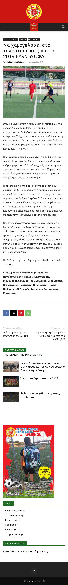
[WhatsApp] (28, 313)
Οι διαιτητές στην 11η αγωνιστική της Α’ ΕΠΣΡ (16, 334)
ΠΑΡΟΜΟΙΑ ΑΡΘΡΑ (15, 350)
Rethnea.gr (10, 529)
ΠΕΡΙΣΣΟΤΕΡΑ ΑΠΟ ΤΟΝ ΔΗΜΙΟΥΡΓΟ (23, 355)
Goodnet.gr (11, 524)
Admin (40, 581)
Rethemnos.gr (12, 519)
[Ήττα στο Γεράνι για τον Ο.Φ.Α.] (11, 381)
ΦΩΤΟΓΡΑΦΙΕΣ (33, 39)
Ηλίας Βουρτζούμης (15, 62)
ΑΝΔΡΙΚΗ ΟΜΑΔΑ (10, 39)
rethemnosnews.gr (14, 515)
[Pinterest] (21, 313)
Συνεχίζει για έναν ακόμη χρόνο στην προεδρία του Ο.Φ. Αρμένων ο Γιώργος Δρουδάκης (43, 366)
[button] (5, 27)
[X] (13, 313)
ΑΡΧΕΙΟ (23, 39)
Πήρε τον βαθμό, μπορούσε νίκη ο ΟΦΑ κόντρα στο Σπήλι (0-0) (50, 336)
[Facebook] (6, 313)
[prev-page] (5, 409)
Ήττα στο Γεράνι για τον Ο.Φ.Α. (40, 378)
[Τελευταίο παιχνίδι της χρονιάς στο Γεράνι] (11, 397)
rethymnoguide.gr (14, 534)
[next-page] (10, 409)
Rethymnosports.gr (15, 510)
